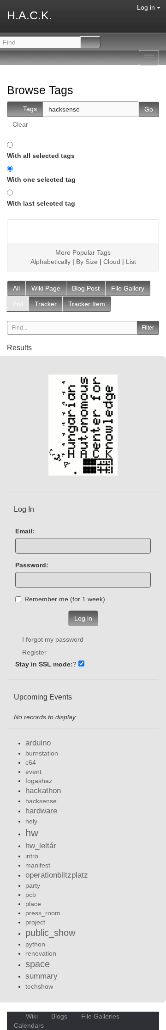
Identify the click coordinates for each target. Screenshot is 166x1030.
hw (31, 833)
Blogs (59, 1016)
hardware (41, 810)
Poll (17, 304)
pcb (30, 894)
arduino (38, 743)
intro (31, 856)
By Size (87, 261)
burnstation (41, 753)
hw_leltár (40, 845)
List (131, 261)
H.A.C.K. (29, 15)
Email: (25, 531)
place (33, 903)
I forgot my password (52, 639)
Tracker (46, 304)
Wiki (32, 1016)
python (35, 944)
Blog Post (86, 288)
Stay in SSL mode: (44, 664)
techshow (39, 986)
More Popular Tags (83, 252)
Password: (31, 565)
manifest (37, 865)
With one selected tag (41, 179)
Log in (147, 7)
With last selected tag (41, 203)
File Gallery (127, 288)
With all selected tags (41, 155)
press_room (42, 913)
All (16, 288)
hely (31, 821)
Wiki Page (45, 288)
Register (34, 652)
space (37, 964)
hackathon (43, 790)
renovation (40, 953)
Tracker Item (86, 304)
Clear (20, 124)
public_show (50, 933)
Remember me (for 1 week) (64, 599)
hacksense (41, 801)
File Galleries (100, 1016)
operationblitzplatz (56, 875)
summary (41, 976)
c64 (30, 762)
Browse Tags (40, 90)
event (33, 771)
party (32, 885)
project (35, 922)
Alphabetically (50, 261)
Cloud (111, 261)
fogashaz (38, 780)
